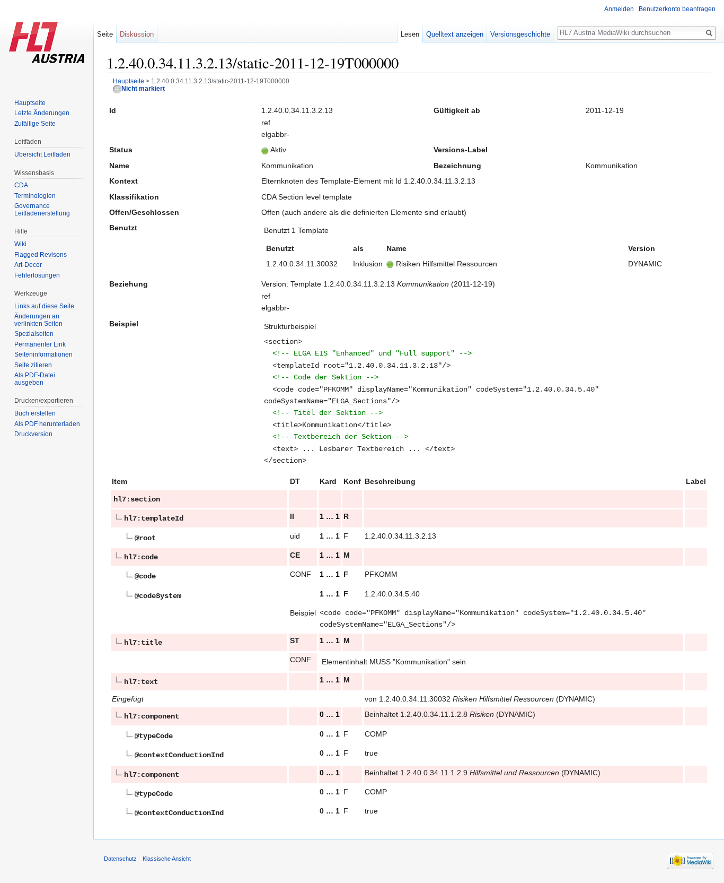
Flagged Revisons (40, 254)
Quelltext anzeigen (454, 34)
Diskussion (137, 34)
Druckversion (33, 434)
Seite (105, 34)
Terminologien (35, 196)
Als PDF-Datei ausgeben (34, 378)
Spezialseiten (34, 333)
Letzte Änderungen (41, 113)
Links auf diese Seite (44, 306)
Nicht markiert (143, 88)
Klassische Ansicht (167, 858)
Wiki (20, 244)
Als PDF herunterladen (47, 424)
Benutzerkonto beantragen (677, 9)
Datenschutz (120, 858)
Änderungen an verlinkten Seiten (38, 320)
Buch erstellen (35, 413)
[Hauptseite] (46, 42)
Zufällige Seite (35, 123)
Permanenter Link (40, 344)
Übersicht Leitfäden (42, 154)
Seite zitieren (33, 365)
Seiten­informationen (43, 354)
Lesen (410, 34)
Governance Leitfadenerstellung (42, 209)
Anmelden (619, 9)
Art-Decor (28, 265)
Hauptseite (128, 80)
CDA (21, 185)
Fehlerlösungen (37, 275)
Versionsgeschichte (520, 34)
